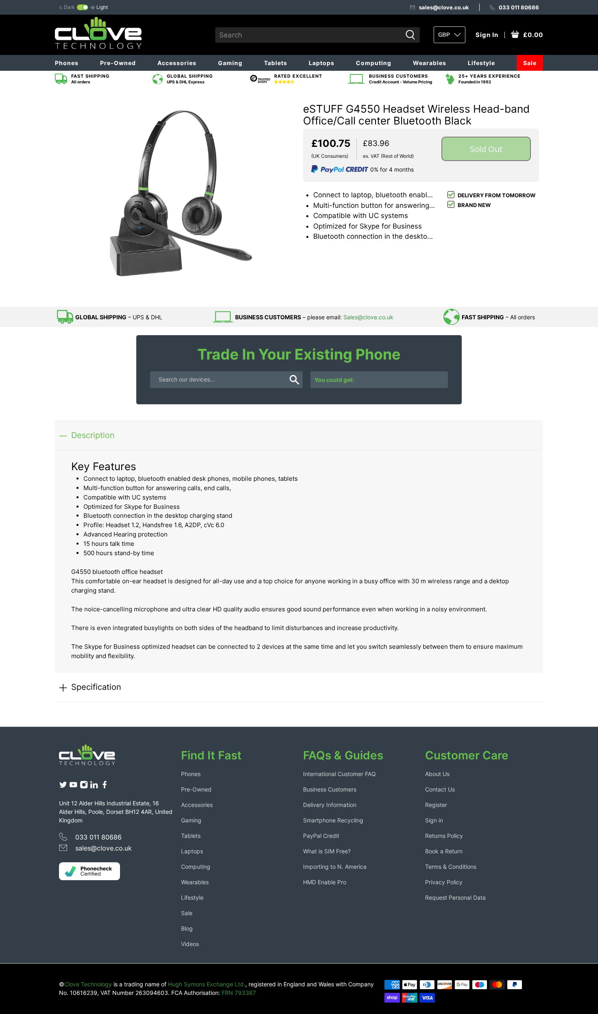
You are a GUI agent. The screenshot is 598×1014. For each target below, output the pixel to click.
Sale (530, 62)
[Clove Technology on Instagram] (84, 786)
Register (436, 804)
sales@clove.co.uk (444, 7)
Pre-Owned (118, 62)
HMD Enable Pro (324, 882)
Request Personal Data (455, 897)
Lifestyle (481, 62)
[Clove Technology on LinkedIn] (94, 786)
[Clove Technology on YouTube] (73, 786)
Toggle (82, 7)
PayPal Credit (321, 835)
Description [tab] (93, 435)
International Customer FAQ (339, 773)
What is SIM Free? (327, 851)
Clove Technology (88, 984)
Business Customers (329, 789)
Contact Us (440, 789)
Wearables (429, 62)
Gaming (230, 62)
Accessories (176, 62)
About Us (437, 773)
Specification (96, 687)
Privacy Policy (444, 882)
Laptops (321, 62)
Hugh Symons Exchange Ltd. (206, 984)
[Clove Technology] (93, 757)
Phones (67, 62)
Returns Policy (444, 835)
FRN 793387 (239, 992)
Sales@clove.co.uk (368, 317)
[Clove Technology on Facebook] (104, 786)
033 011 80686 (519, 7)
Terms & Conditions (450, 866)
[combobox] (308, 35)
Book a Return (444, 851)
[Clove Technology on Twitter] (63, 786)
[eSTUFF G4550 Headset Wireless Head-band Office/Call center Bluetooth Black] (177, 197)
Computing (373, 62)
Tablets (275, 62)
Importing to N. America (335, 866)
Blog (187, 928)
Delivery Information (329, 804)
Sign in (434, 820)
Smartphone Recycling (333, 820)
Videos (190, 943)
